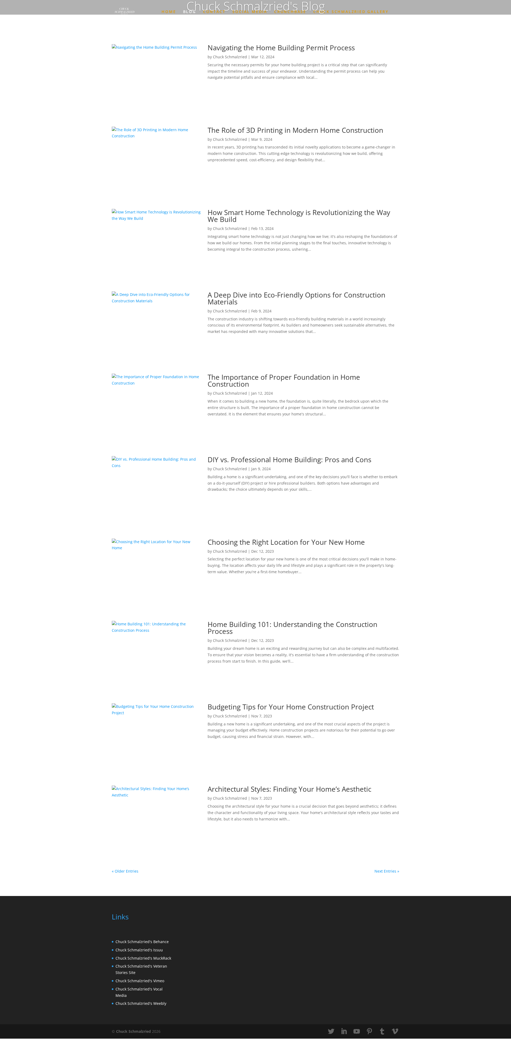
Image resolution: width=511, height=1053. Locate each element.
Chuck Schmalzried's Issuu (139, 949)
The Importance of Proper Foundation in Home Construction (284, 380)
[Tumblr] (382, 1031)
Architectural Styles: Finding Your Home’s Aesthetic (289, 789)
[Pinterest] (369, 1031)
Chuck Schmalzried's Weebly (141, 1003)
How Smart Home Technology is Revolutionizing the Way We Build (299, 216)
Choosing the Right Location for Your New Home (286, 542)
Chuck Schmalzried (230, 56)
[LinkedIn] (344, 1031)
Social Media (249, 12)
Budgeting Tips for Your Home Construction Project (291, 707)
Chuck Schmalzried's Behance (142, 941)
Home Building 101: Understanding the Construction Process (292, 628)
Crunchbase (290, 12)
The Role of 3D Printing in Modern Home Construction (295, 130)
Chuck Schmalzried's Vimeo (140, 980)
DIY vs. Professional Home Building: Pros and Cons (289, 459)
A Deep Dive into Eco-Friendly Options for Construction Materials (296, 298)
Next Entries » (386, 871)
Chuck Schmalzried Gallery (351, 12)
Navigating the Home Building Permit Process (281, 47)
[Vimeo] (395, 1031)
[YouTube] (356, 1031)
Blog (189, 12)
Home (169, 12)
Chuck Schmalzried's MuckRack (143, 958)
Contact (214, 12)
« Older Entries (125, 871)
